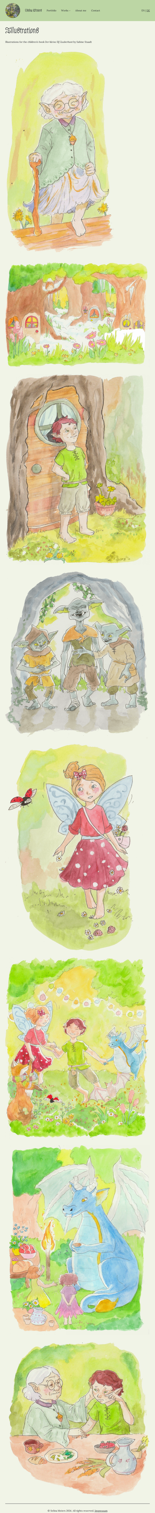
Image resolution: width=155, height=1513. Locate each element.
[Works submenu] (69, 10)
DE (148, 10)
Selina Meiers (33, 10)
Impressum (101, 1510)
